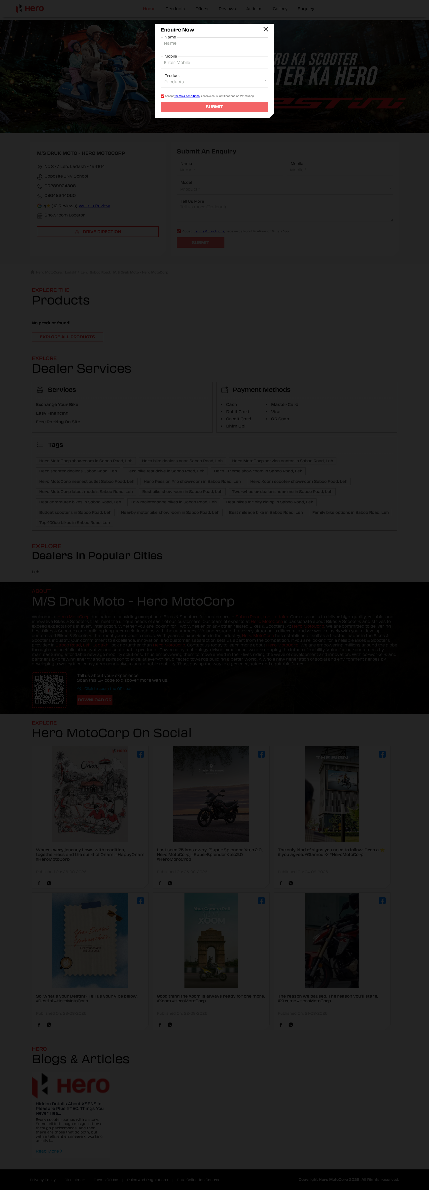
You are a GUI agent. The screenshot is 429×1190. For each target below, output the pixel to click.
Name (170, 37)
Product (172, 75)
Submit (214, 106)
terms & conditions (187, 96)
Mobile (171, 56)
